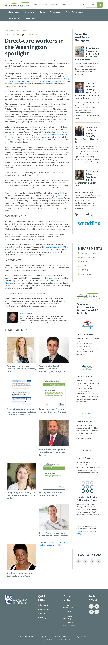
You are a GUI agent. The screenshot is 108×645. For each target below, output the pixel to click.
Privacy (43, 617)
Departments (30, 12)
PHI (61, 193)
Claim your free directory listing (86, 532)
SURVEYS (84, 270)
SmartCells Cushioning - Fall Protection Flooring (87, 498)
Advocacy (26, 30)
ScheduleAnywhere (85, 458)
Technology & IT (14, 18)
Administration (13, 12)
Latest (34, 4)
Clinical (62, 542)
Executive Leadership (46, 545)
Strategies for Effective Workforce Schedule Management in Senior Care (87, 178)
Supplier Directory (68, 617)
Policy (42, 12)
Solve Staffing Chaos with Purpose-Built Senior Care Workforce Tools (87, 54)
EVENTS (84, 266)
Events (64, 4)
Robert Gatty (34, 34)
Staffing (59, 545)
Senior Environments (74, 12)
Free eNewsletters (68, 606)
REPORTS (84, 261)
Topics (44, 4)
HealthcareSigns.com (86, 421)
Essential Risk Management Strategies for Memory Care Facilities (52, 452)
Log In (81, 4)
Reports (54, 4)
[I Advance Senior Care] (17, 5)
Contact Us (44, 605)
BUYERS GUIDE (86, 274)
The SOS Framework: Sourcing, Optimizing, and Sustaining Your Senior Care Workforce (87, 90)
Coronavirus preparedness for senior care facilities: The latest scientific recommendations (21, 412)
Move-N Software (84, 376)
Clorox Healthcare (84, 334)
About (42, 613)
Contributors (45, 609)
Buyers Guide (31, 18)
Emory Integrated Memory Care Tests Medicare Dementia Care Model (21, 495)
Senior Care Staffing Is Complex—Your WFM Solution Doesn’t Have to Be (86, 134)
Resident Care (55, 12)
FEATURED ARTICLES (89, 253)
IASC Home (9, 30)
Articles (55, 542)
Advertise (69, 612)
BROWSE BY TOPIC (88, 257)
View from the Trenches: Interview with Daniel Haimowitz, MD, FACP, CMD (52, 369)
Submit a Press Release (69, 624)
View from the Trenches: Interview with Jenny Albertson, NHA (21, 369)
